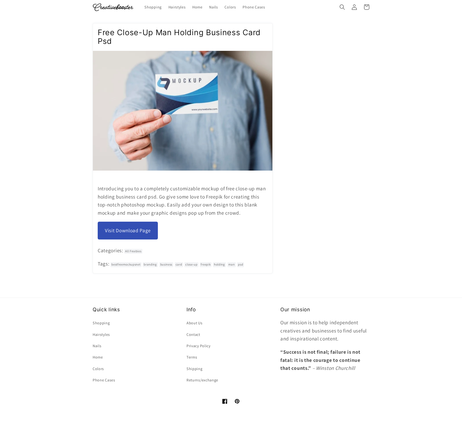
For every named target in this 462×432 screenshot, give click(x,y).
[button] (342, 7)
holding (219, 264)
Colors (98, 368)
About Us (194, 323)
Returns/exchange (202, 380)
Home (98, 357)
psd (240, 264)
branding (150, 264)
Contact (193, 334)
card (179, 264)
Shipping (194, 368)
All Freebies (133, 251)
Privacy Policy (198, 345)
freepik (206, 264)
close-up (191, 264)
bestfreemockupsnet (125, 264)
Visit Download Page (128, 230)
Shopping (101, 323)
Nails (97, 345)
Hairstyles (101, 334)
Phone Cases (104, 380)
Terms (191, 357)
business (166, 264)
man (231, 264)
